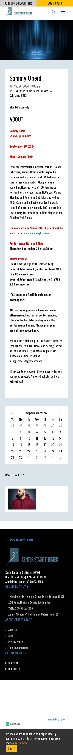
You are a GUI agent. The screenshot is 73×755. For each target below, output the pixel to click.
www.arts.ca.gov (56, 719)
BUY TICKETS (55, 3)
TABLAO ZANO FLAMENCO (20, 608)
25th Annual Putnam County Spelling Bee (29, 602)
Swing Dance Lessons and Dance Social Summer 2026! (36, 596)
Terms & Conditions (18, 648)
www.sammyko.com (37, 233)
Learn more (21, 743)
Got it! (11, 749)
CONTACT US (14, 669)
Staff (11, 636)
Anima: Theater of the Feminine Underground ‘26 (33, 614)
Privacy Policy (15, 642)
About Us (12, 630)
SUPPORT (13, 663)
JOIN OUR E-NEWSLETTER (18, 3)
